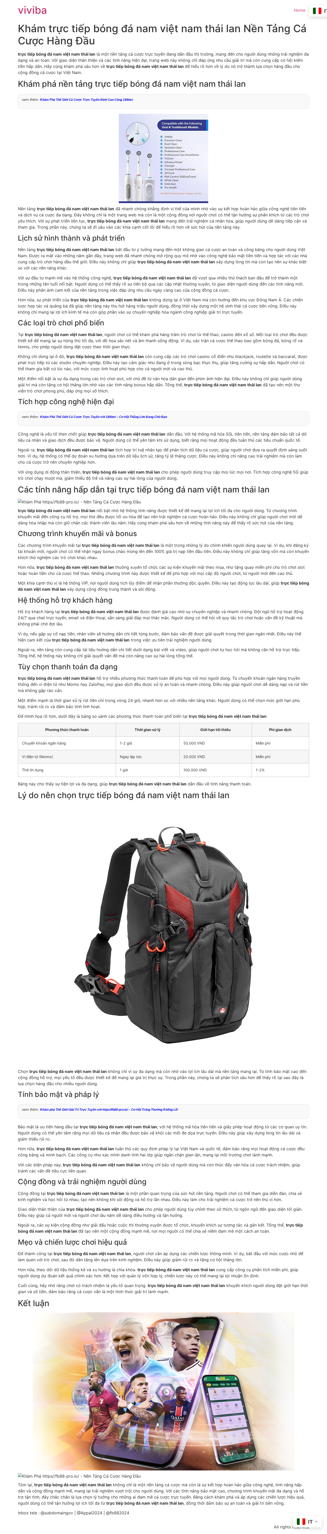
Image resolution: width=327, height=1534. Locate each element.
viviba (32, 10)
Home (299, 10)
